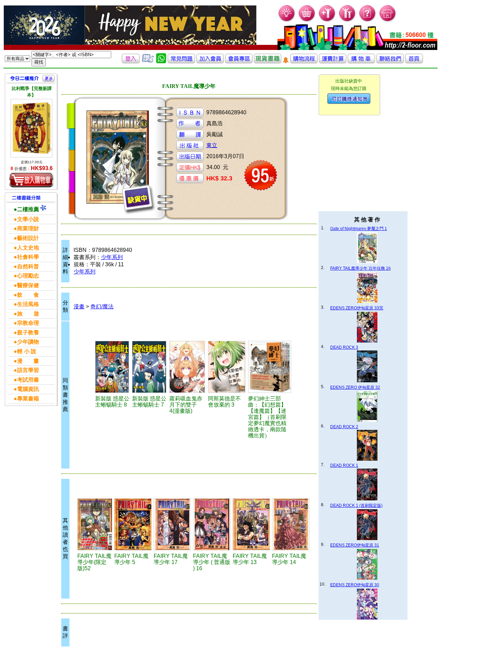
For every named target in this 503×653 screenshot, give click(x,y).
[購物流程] (304, 61)
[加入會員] (327, 21)
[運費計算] (332, 61)
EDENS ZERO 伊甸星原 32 (355, 387)
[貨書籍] (267, 61)
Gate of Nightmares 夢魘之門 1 (358, 228)
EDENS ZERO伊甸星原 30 (354, 584)
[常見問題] (367, 21)
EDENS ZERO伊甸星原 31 (354, 545)
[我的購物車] (307, 21)
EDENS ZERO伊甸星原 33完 (356, 308)
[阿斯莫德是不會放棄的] (227, 367)
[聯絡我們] (390, 61)
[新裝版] (112, 367)
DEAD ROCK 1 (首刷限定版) (356, 505)
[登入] (131, 61)
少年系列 (112, 257)
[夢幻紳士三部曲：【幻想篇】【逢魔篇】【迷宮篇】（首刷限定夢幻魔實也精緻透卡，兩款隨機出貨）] (270, 367)
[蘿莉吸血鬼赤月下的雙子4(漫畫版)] (187, 367)
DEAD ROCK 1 (344, 465)
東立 (211, 145)
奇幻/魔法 (102, 306)
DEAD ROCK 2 (344, 426)
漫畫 (79, 306)
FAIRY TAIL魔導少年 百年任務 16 (360, 268)
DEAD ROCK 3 (344, 347)
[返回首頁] (414, 61)
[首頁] (387, 21)
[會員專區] (239, 61)
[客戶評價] (148, 61)
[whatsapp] (161, 61)
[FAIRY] (94, 524)
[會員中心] (347, 21)
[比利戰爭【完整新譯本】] (31, 128)
